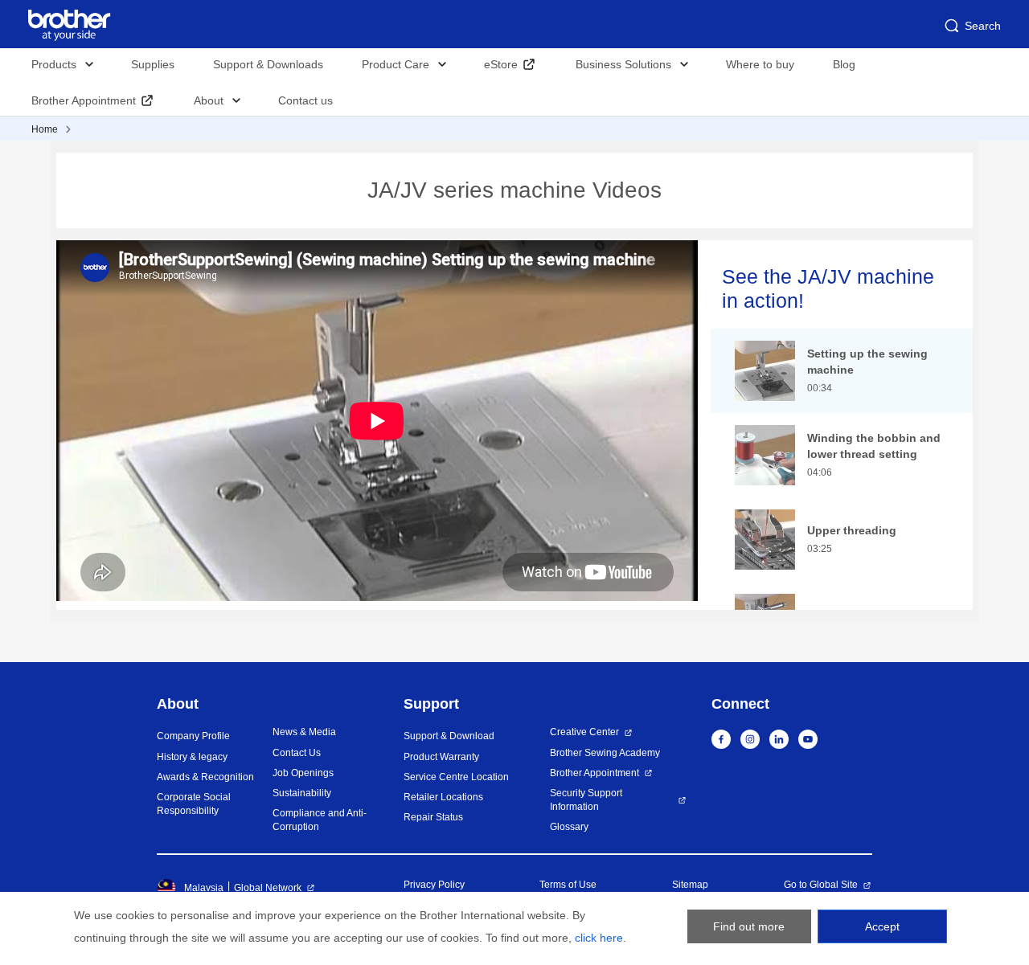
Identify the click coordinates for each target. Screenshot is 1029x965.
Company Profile (193, 736)
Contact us (305, 100)
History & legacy (192, 757)
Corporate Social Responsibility (194, 803)
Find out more (749, 926)
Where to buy (760, 64)
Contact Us (297, 753)
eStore (501, 64)
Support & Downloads (268, 64)
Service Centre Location (456, 777)
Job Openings (303, 773)
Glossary (569, 826)
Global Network (267, 887)
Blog (844, 64)
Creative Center (584, 732)
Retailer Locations (443, 797)
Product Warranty (441, 757)
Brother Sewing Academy (605, 753)
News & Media (304, 732)
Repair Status (433, 817)
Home (44, 129)
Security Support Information (586, 799)
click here (599, 937)
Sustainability (302, 793)
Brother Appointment (83, 100)
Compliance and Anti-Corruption (320, 820)
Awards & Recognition (205, 777)
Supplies (152, 64)
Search (983, 25)
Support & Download (449, 736)
